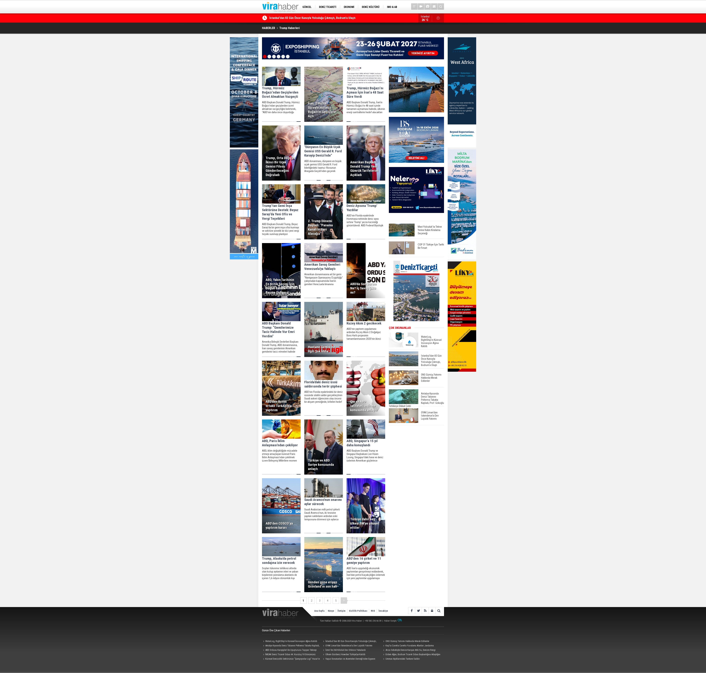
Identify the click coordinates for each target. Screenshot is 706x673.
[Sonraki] (344, 600)
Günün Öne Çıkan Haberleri (276, 630)
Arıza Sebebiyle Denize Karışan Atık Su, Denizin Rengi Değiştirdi (408, 650)
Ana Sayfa (319, 610)
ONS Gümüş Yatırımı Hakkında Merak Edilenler (298, 18)
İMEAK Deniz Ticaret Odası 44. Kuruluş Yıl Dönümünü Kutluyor (288, 655)
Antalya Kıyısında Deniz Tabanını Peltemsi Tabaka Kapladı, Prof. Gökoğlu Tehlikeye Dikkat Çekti (291, 646)
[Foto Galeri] (427, 6)
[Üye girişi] (432, 610)
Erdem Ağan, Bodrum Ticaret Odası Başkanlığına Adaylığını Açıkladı (411, 655)
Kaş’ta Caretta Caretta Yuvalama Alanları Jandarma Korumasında (408, 646)
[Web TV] (421, 6)
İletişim (341, 610)
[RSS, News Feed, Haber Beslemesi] (425, 610)
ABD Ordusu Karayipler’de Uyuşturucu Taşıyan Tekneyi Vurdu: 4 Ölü (289, 650)
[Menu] (414, 6)
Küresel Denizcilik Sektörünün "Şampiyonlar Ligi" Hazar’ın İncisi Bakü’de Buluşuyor (291, 659)
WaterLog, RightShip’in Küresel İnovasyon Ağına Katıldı (291, 641)
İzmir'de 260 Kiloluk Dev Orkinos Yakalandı (345, 650)
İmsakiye (383, 610)
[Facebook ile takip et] (411, 610)
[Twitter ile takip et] (418, 610)
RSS (373, 610)
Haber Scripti (390, 620)
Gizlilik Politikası (358, 610)
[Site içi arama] (441, 6)
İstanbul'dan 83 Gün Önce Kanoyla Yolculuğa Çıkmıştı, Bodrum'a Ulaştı (349, 641)
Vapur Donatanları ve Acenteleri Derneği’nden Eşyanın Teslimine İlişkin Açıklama (348, 659)
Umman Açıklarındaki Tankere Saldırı (403, 658)
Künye (331, 610)
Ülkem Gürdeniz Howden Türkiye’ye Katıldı (345, 654)
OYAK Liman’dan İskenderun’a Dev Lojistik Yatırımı (348, 645)
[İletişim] (434, 6)
